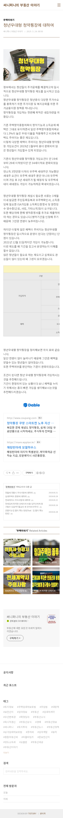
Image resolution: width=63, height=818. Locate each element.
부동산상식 (26, 722)
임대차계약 (49, 712)
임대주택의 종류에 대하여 (16, 496)
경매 (39, 722)
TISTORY (32, 813)
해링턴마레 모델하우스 (21, 447)
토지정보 (9, 706)
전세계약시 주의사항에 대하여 (17, 500)
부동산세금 (37, 742)
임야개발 (43, 732)
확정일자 (25, 717)
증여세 (30, 732)
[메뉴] (59, 5)
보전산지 (9, 712)
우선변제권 (10, 717)
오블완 (24, 742)
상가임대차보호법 (13, 732)
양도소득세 (10, 742)
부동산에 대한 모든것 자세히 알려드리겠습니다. (24, 629)
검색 (56, 771)
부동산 (35, 712)
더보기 (6, 752)
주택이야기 (10, 486)
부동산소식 (39, 717)
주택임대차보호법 (27, 706)
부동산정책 (53, 727)
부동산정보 (51, 722)
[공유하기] (13, 472)
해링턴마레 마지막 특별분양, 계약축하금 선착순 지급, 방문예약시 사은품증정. (31, 453)
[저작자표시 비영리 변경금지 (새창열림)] (40, 473)
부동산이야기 (11, 747)
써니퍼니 (9, 727)
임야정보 (22, 712)
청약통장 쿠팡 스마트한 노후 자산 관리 (30, 423)
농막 (55, 732)
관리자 (43, 813)
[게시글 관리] (17, 472)
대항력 (56, 706)
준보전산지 (44, 737)
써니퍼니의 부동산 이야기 (21, 5)
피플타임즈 (28, 737)
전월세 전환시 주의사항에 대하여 (19, 492)
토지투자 (22, 727)
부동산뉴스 (37, 727)
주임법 (44, 706)
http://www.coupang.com (21, 418)
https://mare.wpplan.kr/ (21, 442)
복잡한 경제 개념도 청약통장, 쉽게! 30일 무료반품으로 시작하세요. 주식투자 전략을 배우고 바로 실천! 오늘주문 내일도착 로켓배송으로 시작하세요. (31, 429)
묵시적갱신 (10, 722)
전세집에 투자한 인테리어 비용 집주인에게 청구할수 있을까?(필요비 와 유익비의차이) (24, 505)
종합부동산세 (11, 737)
